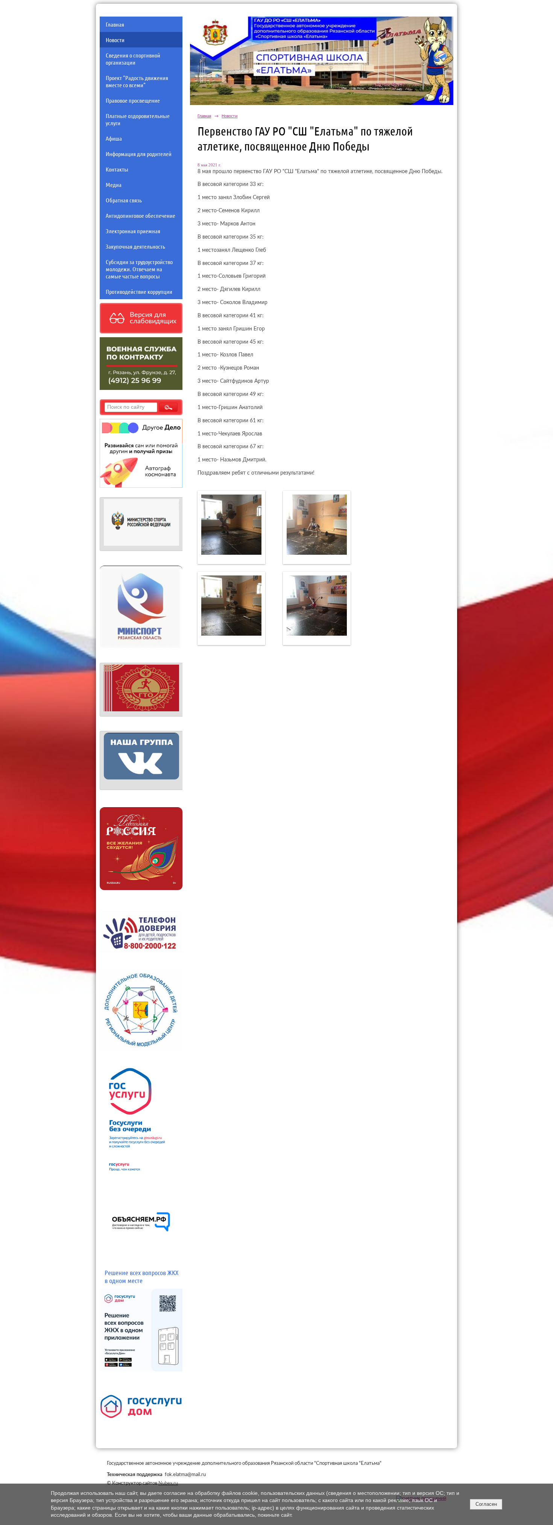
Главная (115, 24)
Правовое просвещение (133, 100)
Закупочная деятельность (135, 246)
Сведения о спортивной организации (133, 59)
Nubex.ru (168, 1483)
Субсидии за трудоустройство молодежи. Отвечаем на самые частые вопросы (139, 269)
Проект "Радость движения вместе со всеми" (137, 81)
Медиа (114, 184)
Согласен (486, 1504)
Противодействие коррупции (139, 291)
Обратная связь (124, 200)
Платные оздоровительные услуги (138, 119)
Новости (115, 39)
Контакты (117, 169)
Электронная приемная (133, 230)
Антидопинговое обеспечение (140, 215)
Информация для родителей (139, 153)
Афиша (114, 138)
